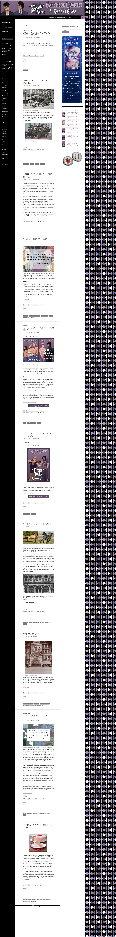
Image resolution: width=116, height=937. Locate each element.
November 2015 (5, 95)
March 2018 (4, 84)
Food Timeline (42, 873)
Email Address (65, 30)
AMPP (25, 423)
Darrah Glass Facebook (6, 24)
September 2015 (5, 96)
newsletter (4, 141)
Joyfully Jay (33, 423)
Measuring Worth (30, 185)
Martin (35, 813)
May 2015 (4, 103)
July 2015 (3, 100)
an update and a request (6, 48)
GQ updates (4, 139)
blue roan (26, 622)
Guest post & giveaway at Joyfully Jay (37, 33)
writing (31, 236)
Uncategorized (4, 151)
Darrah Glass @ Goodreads (7, 27)
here (27, 189)
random (3, 146)
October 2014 (4, 114)
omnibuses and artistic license (36, 81)
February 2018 (4, 85)
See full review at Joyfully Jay (29, 402)
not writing (26, 236)
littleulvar (3, 124)
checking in (4, 54)
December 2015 (5, 93)
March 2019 (4, 82)
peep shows (32, 705)
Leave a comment (36, 37)
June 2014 (4, 117)
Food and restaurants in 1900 (37, 826)
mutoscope (26, 705)
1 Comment (35, 241)
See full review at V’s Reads (29, 493)
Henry (30, 813)
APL (24, 513)
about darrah (69, 17)
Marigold (48, 622)
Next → (40, 906)
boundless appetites (42, 899)
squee (3, 147)
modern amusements (44, 703)
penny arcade (40, 705)
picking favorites (42, 813)
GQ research (30, 78)
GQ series (25, 315)
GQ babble (25, 30)
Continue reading (27, 143)
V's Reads (33, 513)
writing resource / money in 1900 (38, 175)
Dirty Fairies (4, 53)
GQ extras (30, 30)
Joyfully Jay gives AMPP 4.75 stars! (38, 328)
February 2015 (4, 108)
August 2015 (4, 98)
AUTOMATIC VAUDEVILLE (28, 703)
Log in (3, 161)
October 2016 (4, 88)
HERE (30, 43)
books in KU (4, 131)
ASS (28, 423)
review (39, 423)
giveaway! (26, 70)
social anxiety (27, 317)
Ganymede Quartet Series (6, 34)
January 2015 (4, 109)
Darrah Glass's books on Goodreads (71, 111)
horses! (42, 622)
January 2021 (4, 80)
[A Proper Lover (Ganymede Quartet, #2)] (64, 130)
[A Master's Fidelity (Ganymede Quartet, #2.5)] (64, 137)
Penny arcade (31, 634)
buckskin (31, 622)
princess (51, 315)
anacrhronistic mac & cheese (30, 899)
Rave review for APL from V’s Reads (37, 434)
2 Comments (34, 636)
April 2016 (4, 90)
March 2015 (4, 106)
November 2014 (5, 113)
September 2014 (5, 116)
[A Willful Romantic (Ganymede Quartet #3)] (64, 144)
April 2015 (4, 105)
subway (33, 317)
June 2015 (4, 101)
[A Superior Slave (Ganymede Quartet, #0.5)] (64, 122)
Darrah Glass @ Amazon (6, 25)
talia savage (4, 149)
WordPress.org (5, 165)
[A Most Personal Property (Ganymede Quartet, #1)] (64, 114)
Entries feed (4, 162)
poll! (48, 813)
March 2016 (4, 92)
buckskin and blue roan (37, 524)
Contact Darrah (77, 17)
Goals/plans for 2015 (35, 239)
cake (49, 899)
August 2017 (4, 87)
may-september (44, 315)
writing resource (38, 171)
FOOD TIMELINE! (27, 901)
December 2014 (5, 111)
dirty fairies (4, 133)
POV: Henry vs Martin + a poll (36, 716)
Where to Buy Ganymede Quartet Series (57, 17)
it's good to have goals (34, 315)
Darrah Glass (5, 17)
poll (29, 713)
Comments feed (5, 164)
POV (24, 814)
